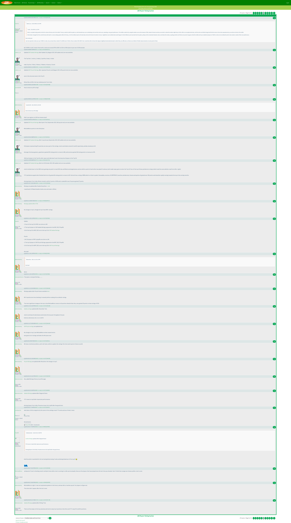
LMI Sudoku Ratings (34, 52)
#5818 (48, 183)
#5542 (48, 119)
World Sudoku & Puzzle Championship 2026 (145, 6)
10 (271, 13)
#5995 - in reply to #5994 (40, 253)
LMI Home (25, 2)
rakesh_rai (18, 52)
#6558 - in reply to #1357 (40, 358)
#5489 (48, 99)
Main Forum (17, 2)
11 (274, 13)
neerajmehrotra (19, 277)
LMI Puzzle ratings (29, 326)
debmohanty (18, 105)
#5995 (48, 253)
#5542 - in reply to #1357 (40, 119)
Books (59, 2)
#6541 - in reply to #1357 (40, 341)
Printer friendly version (22, 522)
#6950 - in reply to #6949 (40, 482)
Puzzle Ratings (28, 361)
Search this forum (20, 520)
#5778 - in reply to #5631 (40, 160)
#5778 (48, 160)
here (48, 291)
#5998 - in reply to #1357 (40, 274)
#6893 (48, 390)
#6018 (48, 288)
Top (274, 18)
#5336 (48, 17)
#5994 (48, 218)
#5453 (48, 67)
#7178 (48, 500)
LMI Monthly (40, 2)
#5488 (48, 84)
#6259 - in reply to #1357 (40, 323)
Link (49, 186)
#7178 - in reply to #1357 (40, 500)
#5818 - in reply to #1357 (40, 183)
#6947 (48, 407)
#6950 (48, 482)
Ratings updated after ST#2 (31, 203)
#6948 (48, 426)
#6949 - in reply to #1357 (40, 468)
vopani (17, 221)
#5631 (48, 137)
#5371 (48, 49)
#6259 (48, 323)
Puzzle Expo (31, 2)
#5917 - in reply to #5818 (40, 200)
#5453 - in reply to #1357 (40, 67)
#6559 (48, 376)
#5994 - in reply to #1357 (40, 218)
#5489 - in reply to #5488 (40, 99)
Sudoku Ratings (28, 393)
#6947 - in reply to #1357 (40, 407)
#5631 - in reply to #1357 (40, 137)
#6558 (48, 358)
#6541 (48, 341)
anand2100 (18, 87)
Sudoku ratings (28, 309)
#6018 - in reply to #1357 (40, 288)
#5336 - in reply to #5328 (40, 17)
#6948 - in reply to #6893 (40, 426)
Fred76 (17, 433)
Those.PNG (27, 425)
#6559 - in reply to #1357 (40, 376)
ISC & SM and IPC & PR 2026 (145, 8)
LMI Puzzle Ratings (34, 70)
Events (53, 2)
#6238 (48, 305)
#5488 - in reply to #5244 (40, 84)
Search (47, 2)
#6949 (48, 468)
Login (287, 2)
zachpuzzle (18, 410)
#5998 (48, 274)
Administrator (19, 379)
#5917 (48, 200)
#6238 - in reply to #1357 (40, 305)
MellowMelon (18, 471)
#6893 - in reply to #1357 (40, 390)
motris (17, 23)
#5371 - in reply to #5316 (40, 49)
